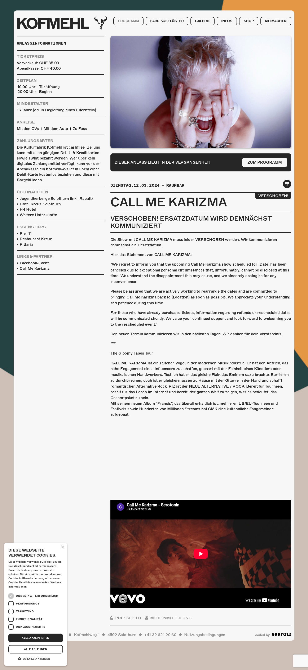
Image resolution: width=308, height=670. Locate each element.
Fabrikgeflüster (167, 21)
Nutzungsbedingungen (204, 634)
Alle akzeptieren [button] (35, 638)
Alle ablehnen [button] (35, 649)
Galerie (202, 21)
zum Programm (264, 162)
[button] (35, 659)
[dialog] (35, 604)
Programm (128, 21)
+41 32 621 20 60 (160, 634)
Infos (226, 21)
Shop (249, 21)
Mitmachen (276, 21)
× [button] (62, 547)
